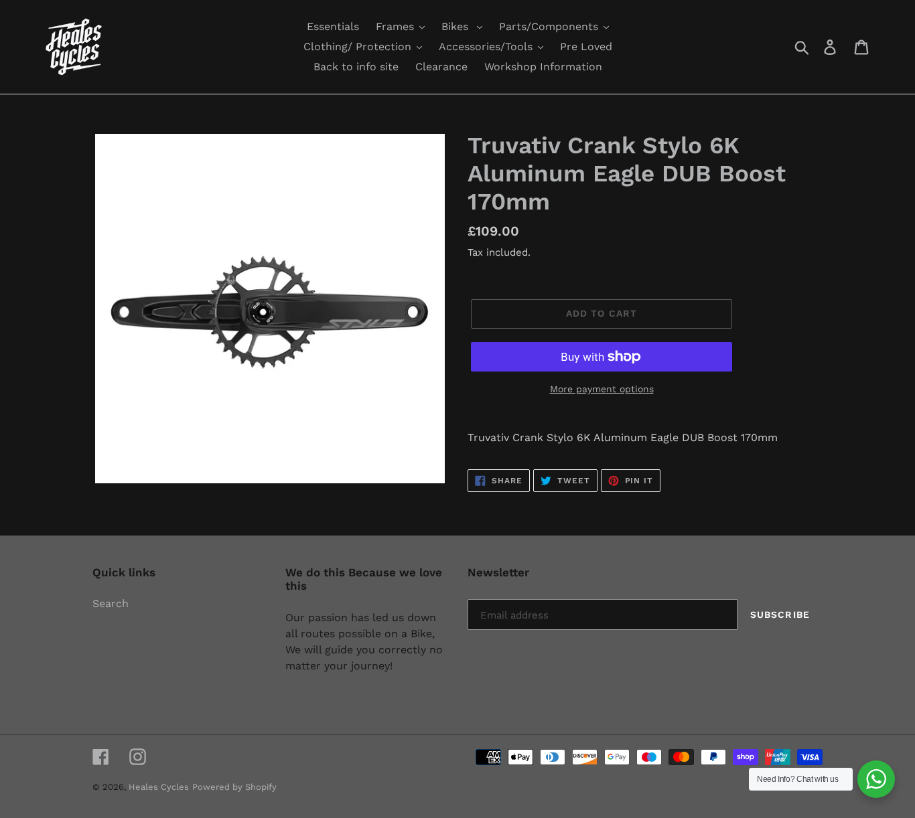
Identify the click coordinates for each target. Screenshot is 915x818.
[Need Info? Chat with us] (876, 779)
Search (110, 603)
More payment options (602, 389)
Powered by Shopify (234, 787)
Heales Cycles (159, 787)
